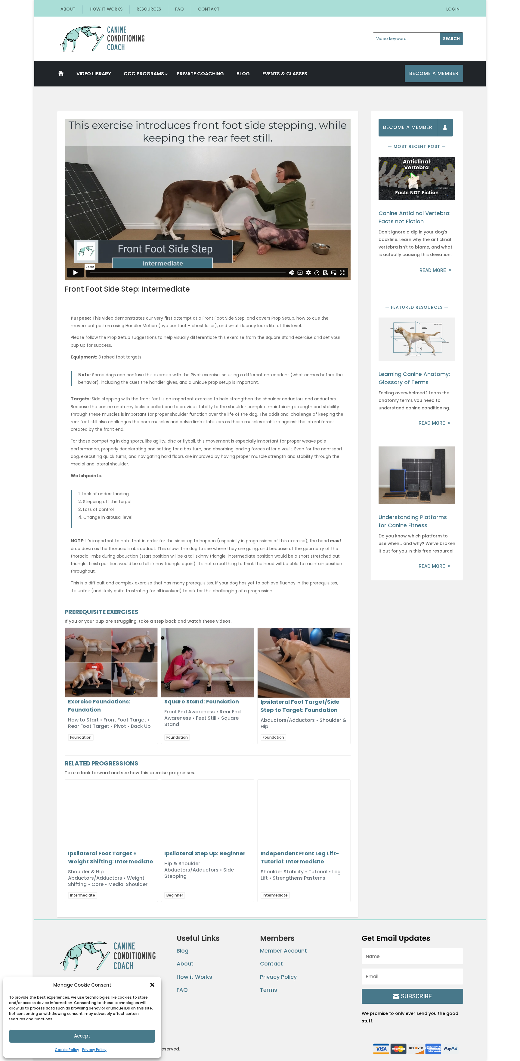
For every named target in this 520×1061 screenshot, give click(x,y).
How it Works (194, 977)
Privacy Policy (94, 1049)
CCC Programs (144, 73)
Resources (149, 9)
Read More (432, 423)
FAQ (179, 9)
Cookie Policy (67, 1049)
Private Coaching (200, 73)
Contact (209, 9)
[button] (152, 985)
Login (453, 9)
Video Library (93, 73)
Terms (268, 990)
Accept (82, 1036)
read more (432, 270)
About (68, 9)
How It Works (106, 9)
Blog (243, 73)
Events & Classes (284, 73)
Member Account (283, 950)
